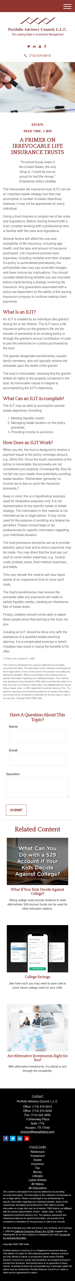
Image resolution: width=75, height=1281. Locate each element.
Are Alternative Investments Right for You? (37, 1058)
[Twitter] (28, 46)
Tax (37, 1168)
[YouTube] (40, 46)
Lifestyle (37, 1176)
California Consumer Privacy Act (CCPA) (34, 1231)
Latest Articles (37, 1180)
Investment (38, 1156)
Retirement (38, 1152)
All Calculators (38, 1188)
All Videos (37, 1184)
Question (13, 774)
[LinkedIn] (34, 46)
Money (37, 1172)
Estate (38, 1160)
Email (13, 750)
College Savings (37, 977)
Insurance (37, 1164)
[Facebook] (45, 46)
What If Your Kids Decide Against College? (37, 892)
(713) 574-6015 (40, 55)
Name (13, 726)
